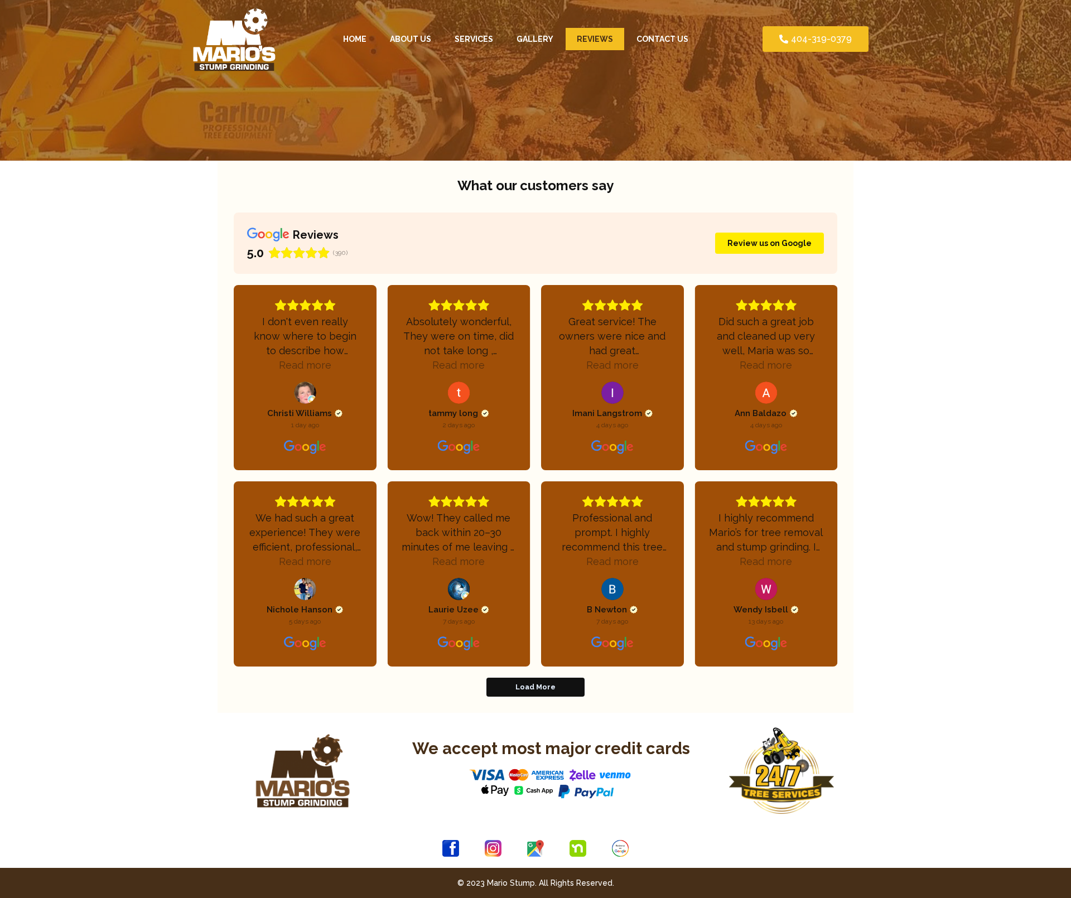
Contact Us (662, 39)
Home (354, 39)
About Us (410, 39)
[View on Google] (305, 393)
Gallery (535, 39)
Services (474, 39)
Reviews (595, 39)
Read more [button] (305, 365)
